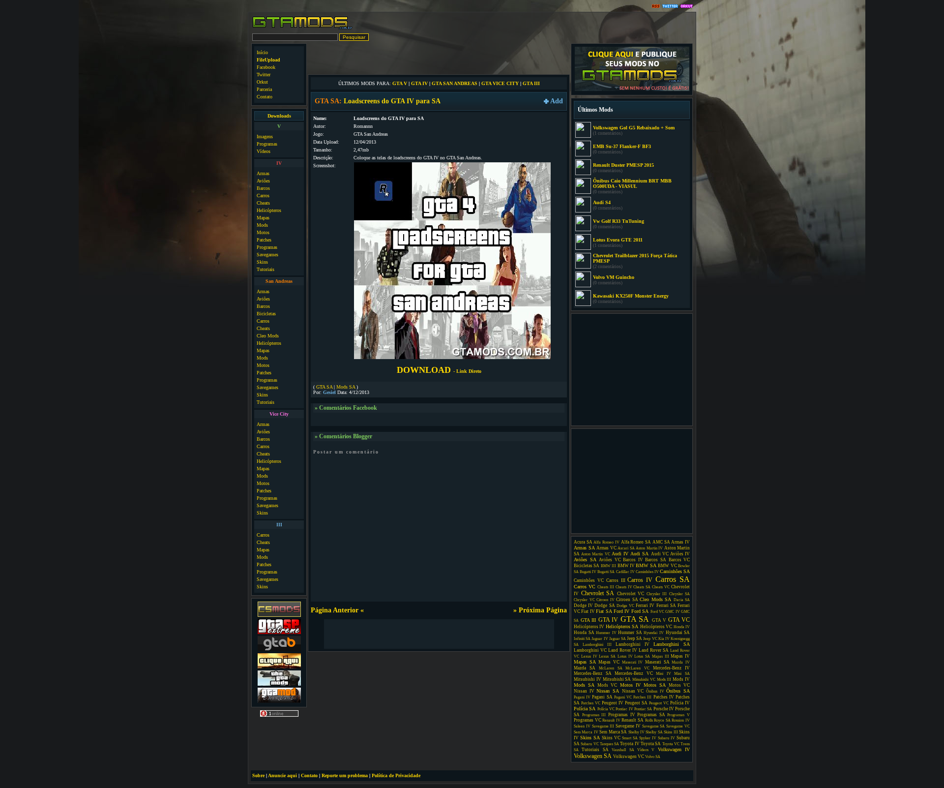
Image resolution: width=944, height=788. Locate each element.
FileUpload (268, 59)
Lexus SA (607, 656)
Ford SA (640, 611)
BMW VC (667, 565)
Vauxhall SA (623, 750)
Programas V (678, 715)
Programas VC (587, 720)
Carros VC (584, 586)
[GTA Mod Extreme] (279, 701)
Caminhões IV (647, 572)
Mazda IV (681, 662)
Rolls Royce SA (658, 720)
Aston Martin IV (649, 548)
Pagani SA (602, 697)
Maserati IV (632, 662)
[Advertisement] (439, 58)
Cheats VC (661, 587)
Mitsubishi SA (617, 679)
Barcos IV (633, 559)
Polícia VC (606, 709)
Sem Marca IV (586, 732)
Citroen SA (627, 599)
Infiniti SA (582, 638)
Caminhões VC (589, 580)
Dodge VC (625, 606)
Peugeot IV (612, 702)
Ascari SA (626, 548)
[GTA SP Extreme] (279, 633)
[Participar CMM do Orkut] (686, 6)
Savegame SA (653, 726)
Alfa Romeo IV (606, 542)
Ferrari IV (645, 605)
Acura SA (583, 542)
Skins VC (611, 737)
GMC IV (672, 611)
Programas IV (621, 714)
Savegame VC (678, 726)
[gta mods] (279, 650)
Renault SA (632, 720)
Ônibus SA (678, 691)
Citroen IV (605, 600)
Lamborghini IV (632, 644)
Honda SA (584, 632)
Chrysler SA (679, 594)
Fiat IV (587, 611)
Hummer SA (630, 632)
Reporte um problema (345, 775)
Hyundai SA (678, 632)
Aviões (263, 180)
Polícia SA (584, 708)
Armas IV (680, 542)
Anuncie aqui (282, 775)
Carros (263, 195)
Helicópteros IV (589, 626)
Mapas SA (585, 662)
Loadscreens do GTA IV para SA (392, 101)
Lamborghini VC (590, 650)
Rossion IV (681, 720)
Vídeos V (645, 750)
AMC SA (661, 542)
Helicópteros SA (622, 626)
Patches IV (663, 697)
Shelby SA (654, 732)
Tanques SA (609, 744)
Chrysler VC (584, 600)
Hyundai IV (654, 633)
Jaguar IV (599, 638)
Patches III (642, 697)
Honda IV (682, 627)
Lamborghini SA (671, 644)
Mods (262, 225)
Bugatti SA (606, 572)
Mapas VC (609, 662)
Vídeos (263, 151)
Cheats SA (641, 587)
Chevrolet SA (598, 593)
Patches (264, 239)
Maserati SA (657, 662)
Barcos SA (655, 559)
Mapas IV (680, 656)
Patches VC (590, 703)
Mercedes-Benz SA (593, 673)
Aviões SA (585, 559)
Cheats (263, 203)
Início (262, 52)
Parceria (264, 89)
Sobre (258, 775)
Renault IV (611, 720)
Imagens (265, 136)
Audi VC (660, 553)
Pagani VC (623, 697)
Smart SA (630, 738)
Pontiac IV (624, 709)
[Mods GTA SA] (279, 667)
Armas (263, 173)
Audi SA (639, 553)
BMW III (608, 566)
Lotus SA (642, 656)
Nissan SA (607, 691)
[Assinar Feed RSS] (655, 6)
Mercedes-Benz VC (634, 673)
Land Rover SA (654, 650)
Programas (267, 144)
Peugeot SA (636, 702)
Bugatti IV (588, 572)
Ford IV (621, 611)
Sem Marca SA (613, 731)
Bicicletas (266, 313)
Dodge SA (604, 605)
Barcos (263, 188)
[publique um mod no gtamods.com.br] (632, 89)
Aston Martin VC (595, 554)
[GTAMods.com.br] (302, 28)
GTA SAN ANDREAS (454, 83)
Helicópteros (269, 210)
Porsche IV (663, 708)
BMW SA (646, 565)
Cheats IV (624, 587)
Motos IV (630, 685)
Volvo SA (652, 757)
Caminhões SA (675, 571)
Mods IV (681, 679)
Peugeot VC (659, 703)
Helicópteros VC (656, 626)
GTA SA (324, 387)
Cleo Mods (268, 335)
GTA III (531, 83)
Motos (263, 232)
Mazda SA (584, 668)
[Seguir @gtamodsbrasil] (670, 6)
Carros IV (639, 579)
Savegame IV (628, 726)
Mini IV (663, 673)
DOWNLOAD (439, 370)
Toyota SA (651, 743)
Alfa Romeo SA (636, 542)
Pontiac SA (643, 709)
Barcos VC (679, 559)
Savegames (267, 254)
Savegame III (603, 726)
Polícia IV (680, 702)
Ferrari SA (666, 605)
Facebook (266, 67)
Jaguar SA (617, 638)
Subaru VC (589, 744)
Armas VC (606, 548)
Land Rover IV (622, 650)
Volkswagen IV (674, 749)
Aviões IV (680, 553)
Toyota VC (670, 744)
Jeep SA (634, 638)
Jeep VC (650, 638)
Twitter (263, 74)
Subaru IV (666, 738)
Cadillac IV (625, 572)
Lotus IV (625, 656)
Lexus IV (589, 656)
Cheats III (605, 587)
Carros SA (672, 579)
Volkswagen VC (628, 756)
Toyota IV (629, 743)
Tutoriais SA (595, 749)
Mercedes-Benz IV (671, 668)
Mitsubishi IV (587, 679)
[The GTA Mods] (279, 684)
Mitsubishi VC (643, 679)
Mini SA (682, 673)
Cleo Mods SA (655, 599)
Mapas (263, 217)
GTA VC (679, 619)
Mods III (664, 679)
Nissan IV (584, 691)
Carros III (615, 580)
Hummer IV (606, 633)
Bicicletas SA (586, 565)
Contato (264, 96)
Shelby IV (636, 732)
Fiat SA (604, 611)
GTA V (399, 83)
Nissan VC (633, 691)
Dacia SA (682, 600)
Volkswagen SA (593, 756)
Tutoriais (265, 269)
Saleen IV (582, 726)
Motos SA (655, 685)
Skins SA (590, 737)
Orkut (262, 82)
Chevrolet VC (631, 593)
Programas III (594, 715)
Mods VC (607, 685)
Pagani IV (582, 697)
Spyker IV (647, 738)
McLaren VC (637, 668)
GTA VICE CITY (500, 83)
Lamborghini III (597, 644)
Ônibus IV (655, 691)
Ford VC (657, 611)
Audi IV (620, 553)
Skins (262, 262)
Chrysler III (657, 594)
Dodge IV (583, 605)
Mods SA (345, 387)
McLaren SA (610, 668)
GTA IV (419, 83)
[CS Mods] (279, 615)
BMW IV (626, 565)
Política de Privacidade (396, 775)
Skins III (671, 732)
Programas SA (651, 714)
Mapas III (660, 656)
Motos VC (679, 685)
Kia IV (664, 638)
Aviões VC (610, 559)
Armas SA (584, 547)
